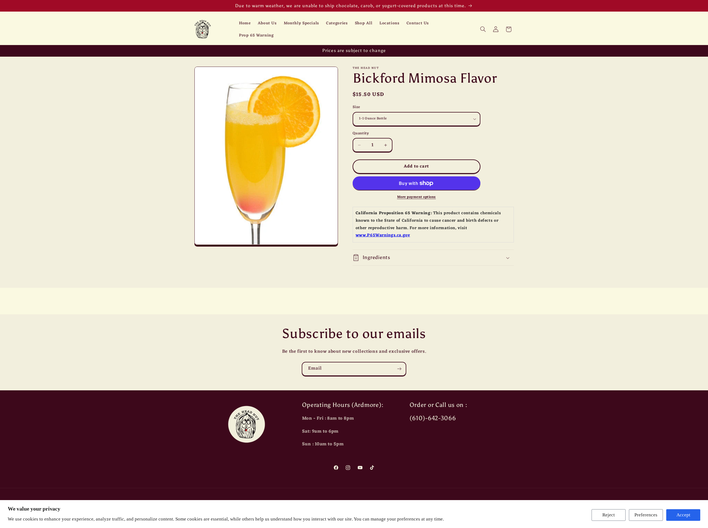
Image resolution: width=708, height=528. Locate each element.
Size (356, 107)
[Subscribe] (399, 369)
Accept (683, 514)
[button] (483, 29)
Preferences (645, 514)
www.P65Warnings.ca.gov (383, 235)
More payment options (416, 197)
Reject (608, 514)
